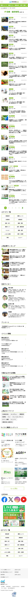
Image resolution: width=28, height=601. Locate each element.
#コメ (9, 416)
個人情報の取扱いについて (6, 572)
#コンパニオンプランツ (18, 416)
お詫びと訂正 (18, 569)
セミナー (20, 237)
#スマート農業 (5, 419)
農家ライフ (7, 226)
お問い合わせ (18, 574)
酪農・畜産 (20, 223)
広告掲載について (4, 577)
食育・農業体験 (20, 226)
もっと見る (14, 488)
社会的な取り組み (15, 586)
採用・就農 (22, 5)
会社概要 (2, 586)
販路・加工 (7, 223)
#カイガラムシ (14, 414)
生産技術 (8, 219)
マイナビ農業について (5, 569)
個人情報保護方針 (11, 588)
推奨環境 (3, 574)
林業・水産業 (20, 234)
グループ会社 (3, 588)
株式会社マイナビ (4, 584)
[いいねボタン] (10, 19)
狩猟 (8, 237)
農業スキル (10, 5)
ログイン (25, 1)
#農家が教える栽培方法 (7, 422)
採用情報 (22, 586)
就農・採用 (20, 230)
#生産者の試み (5, 414)
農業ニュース (4, 5)
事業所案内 (8, 586)
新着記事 (8, 216)
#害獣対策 (21, 414)
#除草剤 (4, 416)
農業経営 (17, 5)
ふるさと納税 (8, 234)
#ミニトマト (13, 419)
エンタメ (8, 230)
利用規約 (17, 572)
